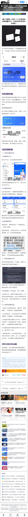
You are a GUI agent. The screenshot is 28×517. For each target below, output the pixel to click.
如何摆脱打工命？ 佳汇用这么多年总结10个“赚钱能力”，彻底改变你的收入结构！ (16, 458)
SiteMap (6, 504)
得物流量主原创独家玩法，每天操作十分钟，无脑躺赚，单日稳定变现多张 (16, 467)
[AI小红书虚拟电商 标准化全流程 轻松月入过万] (4, 463)
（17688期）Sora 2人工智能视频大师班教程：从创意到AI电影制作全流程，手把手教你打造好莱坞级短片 (17, 435)
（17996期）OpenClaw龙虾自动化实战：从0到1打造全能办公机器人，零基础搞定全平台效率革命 (17, 430)
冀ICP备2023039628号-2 (14, 510)
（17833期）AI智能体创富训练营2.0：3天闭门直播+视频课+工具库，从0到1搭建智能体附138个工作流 (17, 453)
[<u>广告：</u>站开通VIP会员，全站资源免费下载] (14, 14)
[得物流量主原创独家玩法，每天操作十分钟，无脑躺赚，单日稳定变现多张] (4, 468)
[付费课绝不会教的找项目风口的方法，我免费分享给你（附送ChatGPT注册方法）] (20, 410)
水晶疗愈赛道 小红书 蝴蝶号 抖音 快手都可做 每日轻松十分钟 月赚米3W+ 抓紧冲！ (17, 444)
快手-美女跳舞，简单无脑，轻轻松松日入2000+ (17, 425)
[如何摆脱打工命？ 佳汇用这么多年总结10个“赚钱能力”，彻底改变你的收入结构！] (4, 458)
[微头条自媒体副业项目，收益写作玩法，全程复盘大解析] (4, 449)
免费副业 (15, 9)
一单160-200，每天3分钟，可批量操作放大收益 (20, 403)
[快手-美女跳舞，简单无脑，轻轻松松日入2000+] (4, 425)
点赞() (24, 375)
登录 (23, 2)
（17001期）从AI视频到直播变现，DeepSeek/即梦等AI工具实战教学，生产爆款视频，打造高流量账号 (17, 439)
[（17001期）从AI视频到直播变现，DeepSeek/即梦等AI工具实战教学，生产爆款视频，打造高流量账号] (4, 440)
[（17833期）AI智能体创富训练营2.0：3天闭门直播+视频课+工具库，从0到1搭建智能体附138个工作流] (4, 454)
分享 (14, 375)
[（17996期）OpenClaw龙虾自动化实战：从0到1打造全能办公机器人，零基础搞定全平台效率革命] (4, 430)
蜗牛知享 (6, 375)
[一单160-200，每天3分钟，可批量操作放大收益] (20, 397)
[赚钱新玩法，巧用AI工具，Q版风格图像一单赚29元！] (7, 397)
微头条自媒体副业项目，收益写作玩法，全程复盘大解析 (17, 448)
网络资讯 (3, 504)
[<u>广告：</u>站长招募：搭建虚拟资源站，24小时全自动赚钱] (14, 371)
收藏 (19, 375)
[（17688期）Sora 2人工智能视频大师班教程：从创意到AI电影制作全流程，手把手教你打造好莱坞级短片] (4, 435)
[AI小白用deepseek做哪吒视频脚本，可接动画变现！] (7, 410)
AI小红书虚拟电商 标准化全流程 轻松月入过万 (17, 462)
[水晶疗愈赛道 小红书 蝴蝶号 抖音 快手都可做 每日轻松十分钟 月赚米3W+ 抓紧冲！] (4, 444)
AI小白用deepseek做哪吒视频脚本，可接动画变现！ (7, 416)
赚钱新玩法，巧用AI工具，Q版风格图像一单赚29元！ (7, 403)
